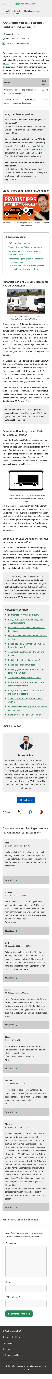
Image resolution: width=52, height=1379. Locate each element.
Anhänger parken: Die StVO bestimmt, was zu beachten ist (25, 253)
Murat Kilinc (25, 43)
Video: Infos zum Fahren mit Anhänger (25, 247)
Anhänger (41, 146)
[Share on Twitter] (19, 812)
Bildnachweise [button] (26, 800)
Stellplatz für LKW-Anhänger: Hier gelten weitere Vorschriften (29, 267)
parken (6, 63)
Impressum (7, 1343)
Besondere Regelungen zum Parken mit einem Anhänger (25, 260)
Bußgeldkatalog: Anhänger (29, 11)
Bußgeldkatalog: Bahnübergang (22, 665)
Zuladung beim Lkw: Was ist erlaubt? (24, 677)
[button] (3, 4)
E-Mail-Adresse (12, 1297)
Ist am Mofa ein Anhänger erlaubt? (23, 615)
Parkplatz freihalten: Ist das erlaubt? (24, 660)
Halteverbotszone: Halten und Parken (24, 715)
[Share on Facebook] (30, 812)
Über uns (6, 1349)
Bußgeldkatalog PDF (12, 1331)
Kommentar (11, 1243)
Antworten (9, 880)
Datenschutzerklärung (12, 1337)
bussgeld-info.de (9, 11)
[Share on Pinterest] (41, 812)
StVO (13, 126)
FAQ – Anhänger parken (19, 243)
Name (8, 1282)
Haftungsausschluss (12, 1355)
